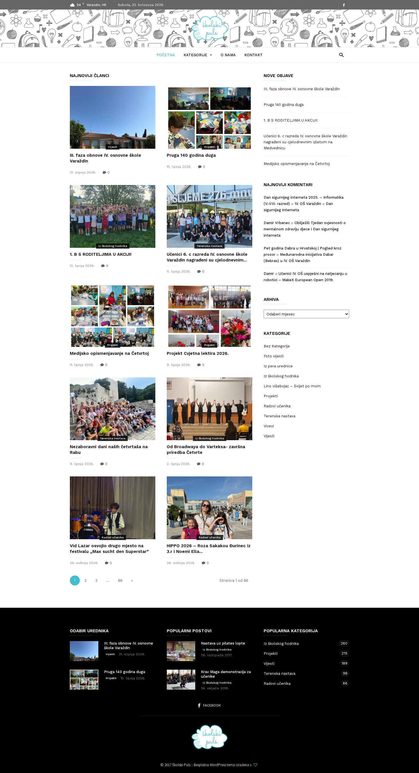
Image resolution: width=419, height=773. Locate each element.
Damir (269, 273)
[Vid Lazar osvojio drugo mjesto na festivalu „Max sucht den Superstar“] (112, 507)
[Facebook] (343, 5)
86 (120, 580)
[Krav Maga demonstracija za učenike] (181, 680)
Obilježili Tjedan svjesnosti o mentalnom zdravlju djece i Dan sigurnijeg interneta (305, 229)
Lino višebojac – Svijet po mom (292, 386)
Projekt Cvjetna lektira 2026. (198, 353)
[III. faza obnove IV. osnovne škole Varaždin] (112, 117)
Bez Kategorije (277, 346)
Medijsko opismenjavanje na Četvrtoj (109, 353)
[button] (340, 54)
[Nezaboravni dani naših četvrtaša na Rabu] (112, 408)
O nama (228, 55)
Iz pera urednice (278, 366)
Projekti (209, 146)
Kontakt (253, 55)
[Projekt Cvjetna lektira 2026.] (209, 315)
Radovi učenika (113, 537)
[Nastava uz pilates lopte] (181, 651)
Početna (165, 55)
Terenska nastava (209, 245)
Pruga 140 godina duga (191, 155)
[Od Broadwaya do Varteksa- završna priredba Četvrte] (209, 408)
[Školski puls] (209, 39)
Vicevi (269, 426)
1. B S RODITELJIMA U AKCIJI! (100, 254)
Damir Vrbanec (277, 223)
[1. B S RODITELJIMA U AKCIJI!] (112, 216)
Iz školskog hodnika (112, 245)
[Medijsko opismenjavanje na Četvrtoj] (112, 315)
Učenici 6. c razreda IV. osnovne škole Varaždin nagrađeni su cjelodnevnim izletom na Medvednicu (305, 142)
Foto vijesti (274, 356)
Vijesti (112, 146)
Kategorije (195, 55)
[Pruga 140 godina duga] (209, 117)
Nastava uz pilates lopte (223, 643)
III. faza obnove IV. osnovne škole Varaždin (302, 89)
